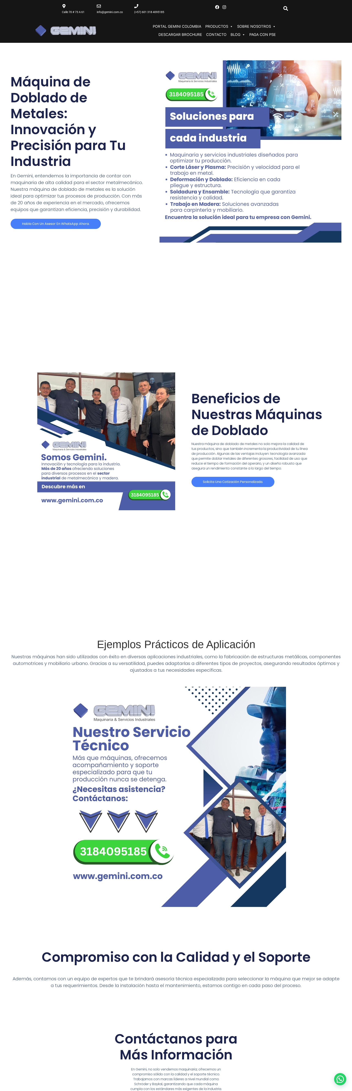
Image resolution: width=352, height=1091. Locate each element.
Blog (235, 34)
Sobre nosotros (254, 26)
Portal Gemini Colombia (177, 26)
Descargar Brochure (180, 34)
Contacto (216, 34)
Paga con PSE (262, 34)
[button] (340, 1079)
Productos (216, 26)
